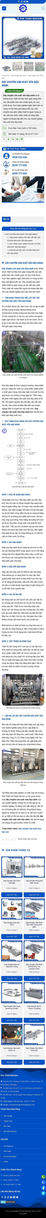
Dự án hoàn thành (10, 1156)
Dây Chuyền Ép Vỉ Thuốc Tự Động (34, 1007)
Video (6, 1162)
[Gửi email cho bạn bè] (13, 140)
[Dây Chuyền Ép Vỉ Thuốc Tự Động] (34, 992)
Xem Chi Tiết (12, 895)
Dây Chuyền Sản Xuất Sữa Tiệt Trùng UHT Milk (34, 925)
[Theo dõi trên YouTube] (27, 2)
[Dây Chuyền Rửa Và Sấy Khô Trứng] (11, 950)
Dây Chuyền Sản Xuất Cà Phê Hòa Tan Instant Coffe (34, 967)
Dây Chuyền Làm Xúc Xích (12, 924)
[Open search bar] (43, 8)
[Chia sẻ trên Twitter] (9, 140)
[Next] (40, 38)
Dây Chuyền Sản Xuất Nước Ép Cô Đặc (11, 1007)
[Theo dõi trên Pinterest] (11, 1197)
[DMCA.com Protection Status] (8, 1202)
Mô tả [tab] (6, 219)
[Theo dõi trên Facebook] (19, 2)
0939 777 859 (19, 165)
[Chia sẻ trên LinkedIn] (22, 140)
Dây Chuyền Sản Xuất (18, 75)
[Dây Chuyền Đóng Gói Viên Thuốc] (34, 867)
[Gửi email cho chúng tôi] (24, 2)
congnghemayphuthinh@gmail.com (22, 1105)
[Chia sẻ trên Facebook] (4, 140)
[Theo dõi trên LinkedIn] (14, 1197)
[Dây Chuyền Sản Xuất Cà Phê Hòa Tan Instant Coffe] (34, 950)
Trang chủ (5, 75)
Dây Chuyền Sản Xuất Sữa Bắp (11, 882)
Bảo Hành (7, 1126)
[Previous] (6, 38)
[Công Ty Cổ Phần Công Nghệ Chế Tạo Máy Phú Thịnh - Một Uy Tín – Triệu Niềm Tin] (23, 8)
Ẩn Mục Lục (31, 229)
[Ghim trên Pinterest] (17, 140)
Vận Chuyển (8, 1116)
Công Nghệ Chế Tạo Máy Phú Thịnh (22, 1211)
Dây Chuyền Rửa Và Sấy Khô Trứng (11, 966)
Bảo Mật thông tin (10, 1131)
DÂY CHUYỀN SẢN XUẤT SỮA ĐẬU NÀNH (20, 234)
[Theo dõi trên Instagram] (5, 1197)
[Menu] (4, 8)
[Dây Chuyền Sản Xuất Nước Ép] (34, 1034)
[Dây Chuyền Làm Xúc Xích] (11, 909)
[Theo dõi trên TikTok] (21, 2)
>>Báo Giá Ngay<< (14, 91)
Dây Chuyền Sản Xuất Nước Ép (34, 1049)
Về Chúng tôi (8, 1146)
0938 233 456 (19, 157)
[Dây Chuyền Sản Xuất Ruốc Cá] (11, 1034)
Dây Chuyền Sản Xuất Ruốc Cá (11, 1049)
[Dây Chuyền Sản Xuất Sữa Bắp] (11, 867)
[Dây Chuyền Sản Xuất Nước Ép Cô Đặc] (11, 992)
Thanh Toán (8, 1121)
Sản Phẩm (7, 1151)
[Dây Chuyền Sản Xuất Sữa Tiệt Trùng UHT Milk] (34, 909)
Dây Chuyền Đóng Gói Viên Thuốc (34, 882)
